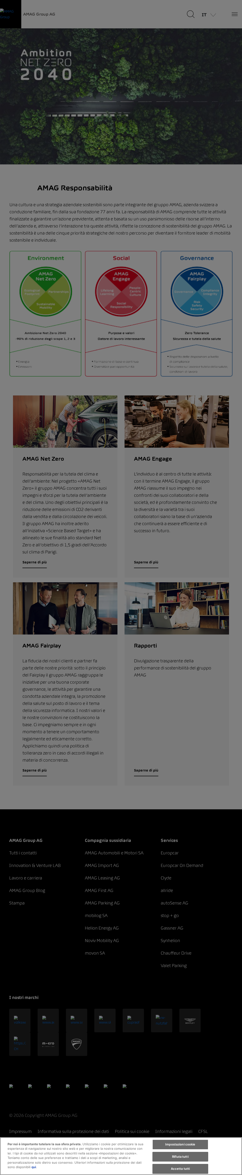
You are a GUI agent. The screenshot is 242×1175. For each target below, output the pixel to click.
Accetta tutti (180, 1169)
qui (33, 1167)
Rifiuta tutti (180, 1156)
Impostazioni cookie (180, 1144)
